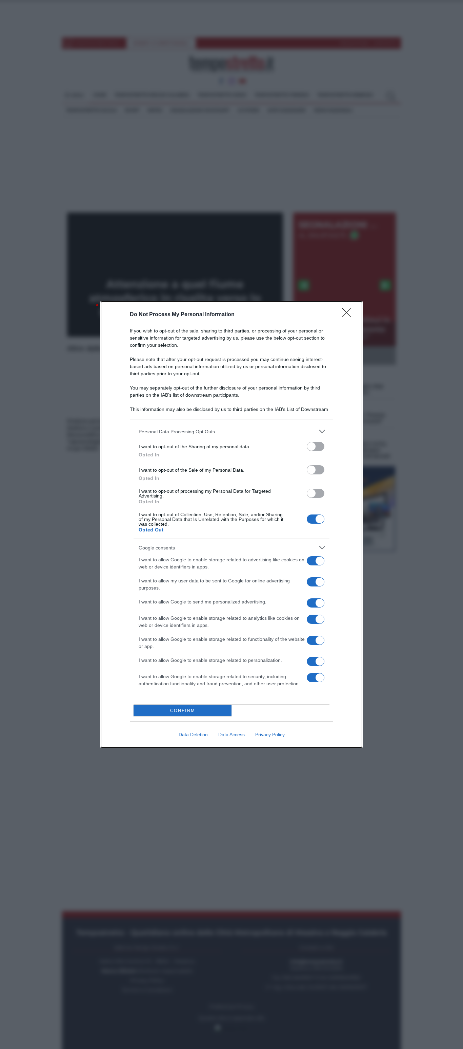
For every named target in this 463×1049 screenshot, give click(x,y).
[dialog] (231, 524)
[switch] (315, 446)
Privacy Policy (270, 734)
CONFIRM (182, 710)
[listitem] (231, 431)
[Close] (348, 314)
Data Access (231, 734)
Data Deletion (193, 734)
